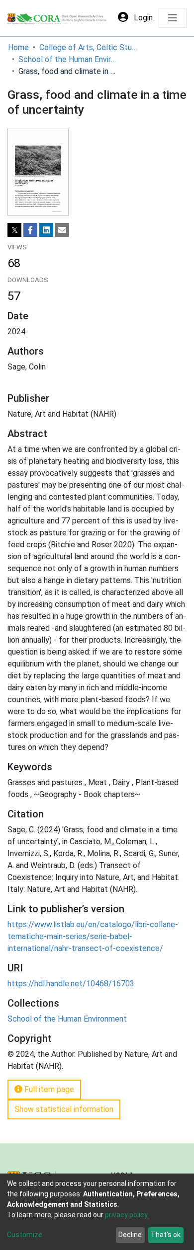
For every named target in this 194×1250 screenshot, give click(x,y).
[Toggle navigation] (173, 18)
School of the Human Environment (68, 59)
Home (18, 47)
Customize (24, 1235)
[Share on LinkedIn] (46, 230)
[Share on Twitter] (14, 230)
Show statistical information (63, 1109)
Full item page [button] (48, 1089)
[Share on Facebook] (30, 230)
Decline (130, 1235)
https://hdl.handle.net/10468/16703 (70, 983)
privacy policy (126, 1215)
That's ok (166, 1235)
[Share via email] (62, 230)
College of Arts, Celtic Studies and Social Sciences (89, 47)
